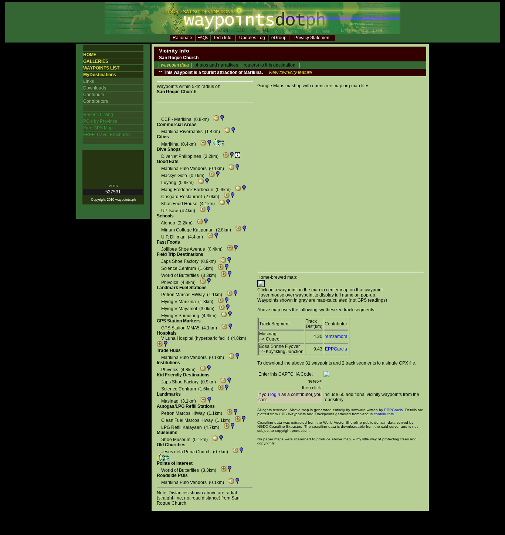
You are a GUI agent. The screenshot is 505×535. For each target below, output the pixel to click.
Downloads (94, 88)
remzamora (336, 336)
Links (88, 81)
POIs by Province (100, 121)
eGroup (279, 37)
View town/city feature (290, 72)
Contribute (93, 94)
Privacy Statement (312, 37)
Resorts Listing (98, 114)
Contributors (95, 101)
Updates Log (252, 37)
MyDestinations (99, 74)
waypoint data (175, 65)
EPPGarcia (336, 349)
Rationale (182, 37)
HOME (89, 54)
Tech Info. (223, 37)
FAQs (202, 37)
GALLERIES (95, 61)
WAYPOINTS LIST (101, 68)
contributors (384, 414)
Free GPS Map (98, 128)
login (275, 394)
